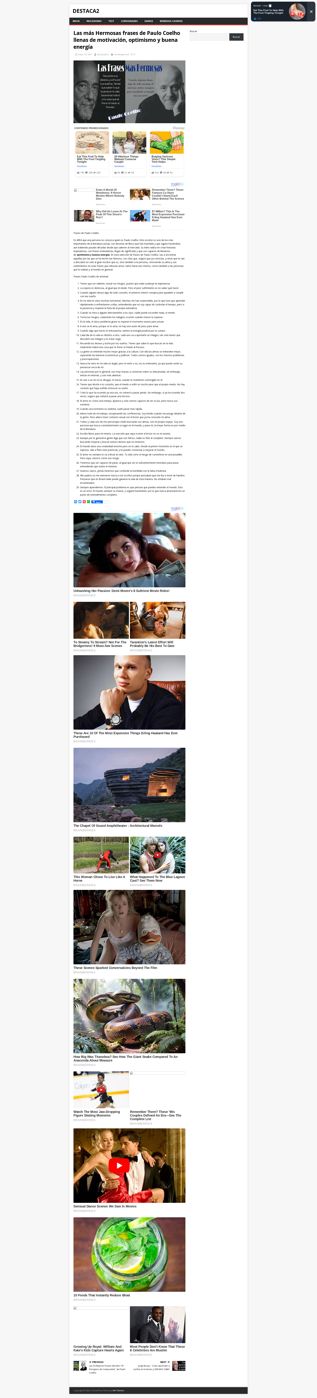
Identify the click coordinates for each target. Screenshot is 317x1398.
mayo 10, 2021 (85, 54)
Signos (148, 21)
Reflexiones (94, 21)
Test (111, 21)
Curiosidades (129, 21)
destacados (103, 54)
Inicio (76, 21)
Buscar (193, 31)
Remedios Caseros (171, 21)
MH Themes (118, 1390)
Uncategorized (121, 54)
